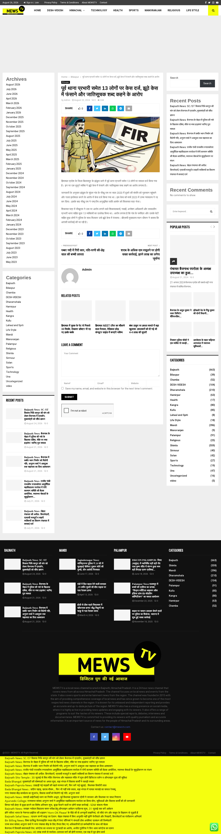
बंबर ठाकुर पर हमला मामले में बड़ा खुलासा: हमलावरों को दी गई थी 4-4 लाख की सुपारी (144, 329)
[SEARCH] (211, 211)
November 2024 (14, 178)
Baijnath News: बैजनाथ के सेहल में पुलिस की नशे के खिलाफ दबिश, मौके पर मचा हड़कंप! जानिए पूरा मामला (192, 124)
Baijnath (10, 283)
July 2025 (11, 140)
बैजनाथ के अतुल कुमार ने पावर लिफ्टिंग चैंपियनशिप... (180, 313)
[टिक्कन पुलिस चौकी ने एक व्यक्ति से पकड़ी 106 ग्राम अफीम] (181, 329)
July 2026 (11, 89)
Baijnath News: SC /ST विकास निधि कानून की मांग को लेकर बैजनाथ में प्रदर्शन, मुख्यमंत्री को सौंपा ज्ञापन (192, 111)
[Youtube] (127, 737)
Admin (67, 100)
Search (174, 77)
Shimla (10, 353)
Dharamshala (13, 302)
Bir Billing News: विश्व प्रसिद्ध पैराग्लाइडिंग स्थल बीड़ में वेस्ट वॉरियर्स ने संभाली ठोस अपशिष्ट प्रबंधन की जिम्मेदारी (58, 820)
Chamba (10, 292)
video (9, 386)
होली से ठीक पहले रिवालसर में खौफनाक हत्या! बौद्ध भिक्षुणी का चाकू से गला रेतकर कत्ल (90, 607)
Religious (174, 10)
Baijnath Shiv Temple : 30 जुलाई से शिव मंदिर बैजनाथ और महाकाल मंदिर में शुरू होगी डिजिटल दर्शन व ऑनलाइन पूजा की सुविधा (66, 777)
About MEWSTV (89, 2)
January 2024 (13, 224)
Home (37, 10)
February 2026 (14, 108)
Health (118, 10)
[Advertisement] (110, 41)
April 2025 (11, 154)
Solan (9, 362)
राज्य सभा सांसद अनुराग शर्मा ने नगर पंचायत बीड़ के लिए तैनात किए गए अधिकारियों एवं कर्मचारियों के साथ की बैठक (56, 824)
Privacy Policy (50, 2)
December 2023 (15, 229)
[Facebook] (94, 737)
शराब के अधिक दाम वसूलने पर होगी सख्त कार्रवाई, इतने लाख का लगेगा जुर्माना (140, 254)
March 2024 (12, 215)
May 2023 (11, 262)
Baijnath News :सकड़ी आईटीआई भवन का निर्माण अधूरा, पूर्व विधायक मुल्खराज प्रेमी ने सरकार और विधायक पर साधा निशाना (63, 797)
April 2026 (11, 98)
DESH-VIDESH (55, 10)
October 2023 (13, 238)
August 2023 (13, 248)
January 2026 (13, 112)
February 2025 (14, 164)
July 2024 (11, 196)
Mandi (9, 334)
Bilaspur (65, 82)
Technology (99, 10)
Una (8, 376)
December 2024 (15, 173)
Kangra (10, 316)
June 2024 (12, 201)
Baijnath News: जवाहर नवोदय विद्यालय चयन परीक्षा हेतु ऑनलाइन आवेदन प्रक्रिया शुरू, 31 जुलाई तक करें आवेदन (59, 808)
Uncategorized (14, 381)
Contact (103, 2)
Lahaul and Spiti (14, 325)
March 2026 (12, 103)
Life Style (192, 10)
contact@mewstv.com (117, 727)
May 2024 (11, 206)
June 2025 (12, 145)
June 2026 (12, 94)
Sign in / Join (32, 2)
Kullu (8, 320)
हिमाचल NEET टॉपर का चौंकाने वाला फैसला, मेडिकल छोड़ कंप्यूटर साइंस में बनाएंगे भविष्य (110, 329)
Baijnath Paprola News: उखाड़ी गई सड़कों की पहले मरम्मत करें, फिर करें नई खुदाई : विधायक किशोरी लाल (56, 785)
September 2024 (15, 187)
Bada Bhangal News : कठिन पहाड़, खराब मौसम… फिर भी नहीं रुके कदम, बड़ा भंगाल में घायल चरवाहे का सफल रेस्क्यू (60, 789)
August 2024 (13, 192)
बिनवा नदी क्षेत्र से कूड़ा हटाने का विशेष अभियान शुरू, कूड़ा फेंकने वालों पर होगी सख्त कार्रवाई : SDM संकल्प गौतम (56, 805)
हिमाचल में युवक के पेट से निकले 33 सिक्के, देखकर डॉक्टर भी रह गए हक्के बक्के (76, 329)
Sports (133, 10)
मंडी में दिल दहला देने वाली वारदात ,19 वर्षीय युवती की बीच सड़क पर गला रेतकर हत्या (91, 587)
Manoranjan (153, 10)
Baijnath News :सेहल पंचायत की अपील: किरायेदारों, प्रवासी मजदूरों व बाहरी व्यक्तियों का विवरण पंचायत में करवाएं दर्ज (37, 517)
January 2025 (13, 168)
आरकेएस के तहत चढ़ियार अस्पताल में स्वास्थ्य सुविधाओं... (204, 343)
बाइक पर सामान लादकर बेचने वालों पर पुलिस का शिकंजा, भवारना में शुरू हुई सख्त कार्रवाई (147, 614)
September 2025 (15, 131)
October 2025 (13, 126)
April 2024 (11, 210)
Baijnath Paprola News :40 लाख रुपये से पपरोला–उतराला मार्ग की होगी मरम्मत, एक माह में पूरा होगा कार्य (55, 832)
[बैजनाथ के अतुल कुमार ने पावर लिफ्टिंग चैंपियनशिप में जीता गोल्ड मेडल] (181, 299)
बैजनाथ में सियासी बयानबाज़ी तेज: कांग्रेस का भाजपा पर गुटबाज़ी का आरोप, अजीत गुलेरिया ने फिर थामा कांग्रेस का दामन (59, 828)
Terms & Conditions (69, 2)
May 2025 (11, 150)
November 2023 (14, 234)
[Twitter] (105, 737)
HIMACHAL (75, 10)
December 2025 (15, 117)
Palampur (11, 344)
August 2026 (13, 84)
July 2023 (11, 252)
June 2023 (12, 257)
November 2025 (14, 122)
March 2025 (12, 159)
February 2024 (14, 220)
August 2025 (13, 136)
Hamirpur (11, 306)
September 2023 (15, 243)
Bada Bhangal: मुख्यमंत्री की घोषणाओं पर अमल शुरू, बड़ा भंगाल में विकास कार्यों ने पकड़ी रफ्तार (49, 781)
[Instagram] (116, 737)
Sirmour (10, 358)
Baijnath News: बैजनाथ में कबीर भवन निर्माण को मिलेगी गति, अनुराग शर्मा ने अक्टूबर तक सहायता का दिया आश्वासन (191, 138)
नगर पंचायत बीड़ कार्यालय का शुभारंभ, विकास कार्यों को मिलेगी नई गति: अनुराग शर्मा (42, 793)
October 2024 (13, 182)
